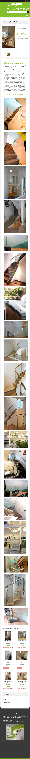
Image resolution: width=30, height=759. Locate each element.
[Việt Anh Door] (15, 4)
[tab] (4, 58)
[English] (28, 1)
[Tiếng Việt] (26, 1)
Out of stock (6, 647)
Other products (7, 702)
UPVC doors (6, 699)
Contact (22, 30)
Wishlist (11, 647)
